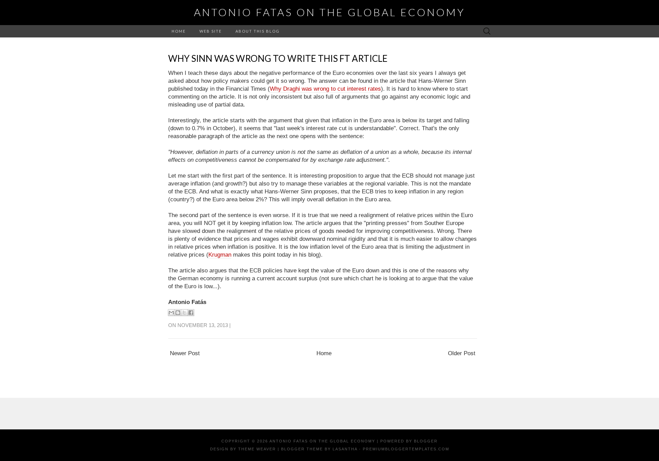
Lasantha (345, 449)
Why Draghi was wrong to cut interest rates (325, 89)
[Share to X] (184, 312)
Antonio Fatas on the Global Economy (329, 12)
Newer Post (185, 353)
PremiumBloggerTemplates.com (406, 449)
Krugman (219, 254)
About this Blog (257, 31)
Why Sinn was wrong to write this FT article (278, 58)
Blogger (426, 441)
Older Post (461, 353)
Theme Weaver (257, 449)
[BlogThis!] (177, 312)
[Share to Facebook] (190, 312)
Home (179, 31)
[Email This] (171, 312)
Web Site (210, 31)
